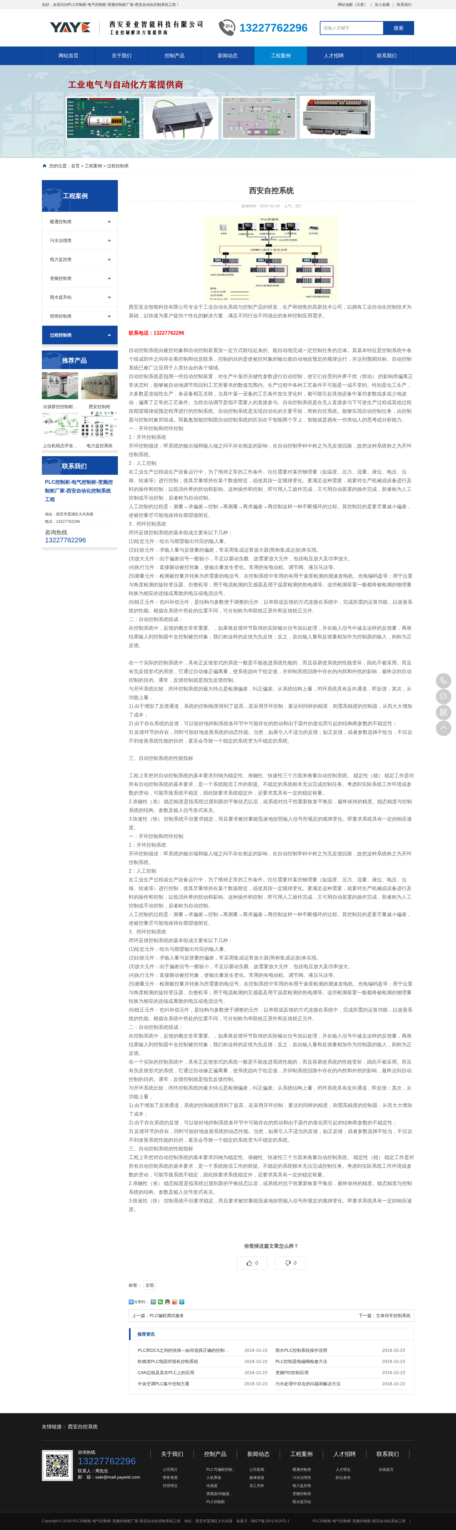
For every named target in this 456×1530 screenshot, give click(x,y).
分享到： (141, 1302)
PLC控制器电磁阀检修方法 (301, 1361)
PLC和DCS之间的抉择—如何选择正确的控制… (183, 1350)
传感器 (211, 1486)
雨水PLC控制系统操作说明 (301, 1350)
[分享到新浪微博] (174, 1301)
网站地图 (345, 4)
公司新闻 (256, 1469)
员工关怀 (256, 1486)
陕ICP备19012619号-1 (270, 1521)
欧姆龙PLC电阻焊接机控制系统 (168, 1361)
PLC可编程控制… (221, 1469)
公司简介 (170, 1469)
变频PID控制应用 (292, 1372)
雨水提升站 (61, 297)
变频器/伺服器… (219, 1494)
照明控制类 (61, 316)
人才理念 (343, 1469)
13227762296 (443, 681)
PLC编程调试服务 (167, 1315)
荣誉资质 (170, 1477)
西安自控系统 (83, 1426)
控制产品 (175, 55)
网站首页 (68, 55)
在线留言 (386, 1469)
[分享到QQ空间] (153, 1301)
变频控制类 (61, 278)
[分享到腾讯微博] (182, 1301)
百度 (360, 4)
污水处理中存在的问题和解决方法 (308, 1383)
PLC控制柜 (215, 1502)
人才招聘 (334, 55)
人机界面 (213, 1477)
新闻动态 (228, 55)
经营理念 (170, 1486)
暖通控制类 (61, 221)
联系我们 (404, 4)
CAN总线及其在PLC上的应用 (166, 1372)
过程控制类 (118, 165)
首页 (75, 165)
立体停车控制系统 (393, 1315)
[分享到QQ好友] (167, 1301)
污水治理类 (61, 240)
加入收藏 (382, 4)
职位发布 (343, 1477)
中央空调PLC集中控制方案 (164, 1383)
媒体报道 (256, 1477)
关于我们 (122, 55)
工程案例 (281, 55)
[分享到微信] (160, 1301)
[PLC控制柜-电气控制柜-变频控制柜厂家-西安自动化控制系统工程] (125, 27)
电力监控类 (61, 259)
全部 (149, 1285)
